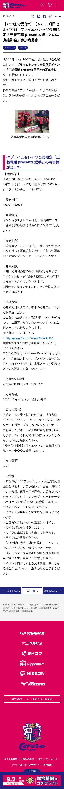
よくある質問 (10, 759)
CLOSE (32, 770)
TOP (5, 604)
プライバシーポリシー (49, 759)
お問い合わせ (27, 759)
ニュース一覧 (15, 604)
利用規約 (48, 764)
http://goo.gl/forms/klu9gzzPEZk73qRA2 (29, 338)
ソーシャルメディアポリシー (25, 764)
